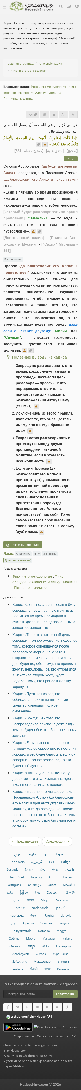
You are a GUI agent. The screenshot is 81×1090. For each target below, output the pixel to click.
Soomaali (46, 923)
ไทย (37, 892)
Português (13, 885)
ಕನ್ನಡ (31, 946)
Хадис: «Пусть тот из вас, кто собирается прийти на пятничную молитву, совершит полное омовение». (40, 702)
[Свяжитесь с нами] (69, 7)
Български (64, 946)
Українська (61, 954)
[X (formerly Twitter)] (17, 1007)
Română (44, 931)
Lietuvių (65, 915)
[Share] (44, 114)
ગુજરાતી (60, 908)
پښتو (17, 900)
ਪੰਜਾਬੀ (34, 969)
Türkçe (65, 862)
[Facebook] (7, 1007)
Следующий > (57, 841)
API (74, 1036)
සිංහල (29, 869)
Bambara (17, 969)
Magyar (62, 931)
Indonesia (18, 862)
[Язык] (77, 7)
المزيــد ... (70, 158)
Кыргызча (17, 915)
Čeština (14, 938)
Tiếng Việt (16, 877)
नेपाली (33, 915)
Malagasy (49, 938)
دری (13, 923)
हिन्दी (42, 869)
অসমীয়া (30, 900)
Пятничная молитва (18, 98)
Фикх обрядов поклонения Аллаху (39, 90)
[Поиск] (61, 7)
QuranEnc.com (14, 1045)
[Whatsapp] (27, 1007)
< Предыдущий (25, 841)
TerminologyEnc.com (42, 1045)
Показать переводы (24, 545)
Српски (28, 923)
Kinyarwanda (23, 931)
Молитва (54, 93)
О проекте (21, 1036)
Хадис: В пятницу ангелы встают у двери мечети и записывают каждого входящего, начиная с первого (43, 779)
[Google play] (47, 1007)
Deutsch (52, 892)
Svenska (62, 900)
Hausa (67, 877)
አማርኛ (20, 908)
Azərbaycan (20, 954)
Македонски (43, 961)
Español (61, 854)
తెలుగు (51, 885)
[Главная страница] (4, 7)
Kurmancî (63, 969)
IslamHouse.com (15, 1050)
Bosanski (12, 869)
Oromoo (15, 946)
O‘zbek (41, 954)
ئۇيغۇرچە (36, 862)
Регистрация (65, 994)
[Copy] (38, 144)
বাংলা (51, 862)
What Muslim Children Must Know (27, 1056)
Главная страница (20, 63)
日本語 (70, 892)
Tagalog (36, 877)
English (32, 854)
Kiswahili (69, 885)
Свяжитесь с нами (50, 1036)
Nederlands (40, 908)
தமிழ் (10, 892)
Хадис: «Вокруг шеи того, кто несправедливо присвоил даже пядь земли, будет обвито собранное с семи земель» (44, 727)
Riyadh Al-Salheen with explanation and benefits (37, 1061)
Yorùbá (49, 915)
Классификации (50, 63)
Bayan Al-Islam (13, 1066)
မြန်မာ (24, 892)
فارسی (70, 869)
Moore (31, 938)
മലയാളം (34, 885)
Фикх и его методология (29, 71)
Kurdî (52, 877)
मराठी (47, 969)
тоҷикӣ (65, 923)
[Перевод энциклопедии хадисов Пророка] (31, 7)
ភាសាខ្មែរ (63, 961)
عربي (17, 854)
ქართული (19, 961)
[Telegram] (37, 1007)
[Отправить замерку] (45, 144)
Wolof (46, 946)
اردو (46, 854)
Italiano (67, 938)
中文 (55, 869)
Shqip (45, 900)
